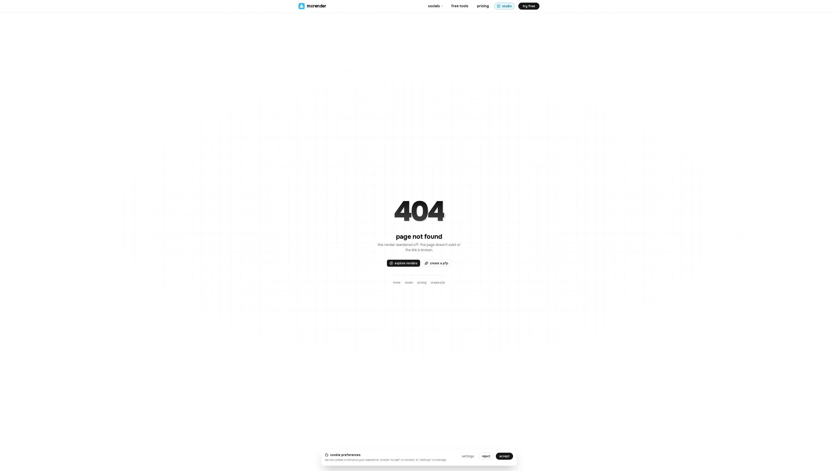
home (396, 282)
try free (529, 6)
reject (486, 456)
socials (434, 6)
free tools (459, 6)
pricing (483, 6)
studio (409, 282)
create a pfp (439, 263)
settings (468, 456)
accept (504, 456)
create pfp (438, 282)
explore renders (406, 263)
